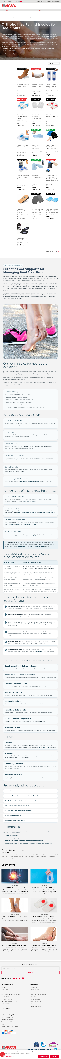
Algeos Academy (35, 989)
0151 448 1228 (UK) (8, 1)
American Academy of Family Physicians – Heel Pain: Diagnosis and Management (28, 843)
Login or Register (41, 1)
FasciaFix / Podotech (14, 764)
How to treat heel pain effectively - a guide (15, 945)
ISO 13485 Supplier (13, 1026)
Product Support (35, 999)
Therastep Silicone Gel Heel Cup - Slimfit (23, 85)
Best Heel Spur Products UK (14, 887)
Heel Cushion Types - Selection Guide (43, 887)
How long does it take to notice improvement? (18, 810)
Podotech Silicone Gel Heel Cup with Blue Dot (23, 177)
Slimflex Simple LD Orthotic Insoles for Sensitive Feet (37, 147)
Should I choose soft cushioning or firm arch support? (20, 800)
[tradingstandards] (53, 1045)
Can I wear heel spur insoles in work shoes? (17, 805)
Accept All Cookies (43, 1056)
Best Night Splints (13, 701)
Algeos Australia (34, 992)
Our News (4, 1006)
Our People (4, 989)
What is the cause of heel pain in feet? (44, 945)
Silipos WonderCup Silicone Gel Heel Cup (52, 115)
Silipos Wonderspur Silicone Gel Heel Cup (23, 146)
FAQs (31, 1003)
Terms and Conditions (7, 1022)
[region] (30, 1054)
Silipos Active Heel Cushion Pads (22, 239)
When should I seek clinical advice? (15, 820)
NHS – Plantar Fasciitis (11, 835)
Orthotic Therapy (10, 17)
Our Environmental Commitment (10, 994)
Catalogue (33, 996)
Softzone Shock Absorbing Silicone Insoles (22, 116)
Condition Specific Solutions (23, 17)
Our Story (4, 987)
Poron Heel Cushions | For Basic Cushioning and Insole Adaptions (52, 211)
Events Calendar (6, 1008)
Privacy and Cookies (7, 1019)
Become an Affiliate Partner (9, 1001)
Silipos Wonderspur (13, 774)
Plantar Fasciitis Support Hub (18, 719)
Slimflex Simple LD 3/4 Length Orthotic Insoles (37, 177)
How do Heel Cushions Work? (44, 916)
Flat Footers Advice (13, 692)
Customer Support (35, 1001)
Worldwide (57, 1)
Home (3, 17)
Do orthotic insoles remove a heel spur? (16, 791)
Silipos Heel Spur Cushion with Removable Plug (36, 116)
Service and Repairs (35, 1006)
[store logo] (10, 6)
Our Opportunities (6, 999)
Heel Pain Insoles (12, 727)
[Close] (58, 1052)
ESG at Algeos (5, 996)
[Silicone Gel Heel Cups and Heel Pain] (14, 905)
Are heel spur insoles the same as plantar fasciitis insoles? (21, 795)
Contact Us (50, 1)
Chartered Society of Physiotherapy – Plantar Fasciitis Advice (22, 838)
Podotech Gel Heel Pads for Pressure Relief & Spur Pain (51, 147)
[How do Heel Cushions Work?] (43, 905)
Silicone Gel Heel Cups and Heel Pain (15, 916)
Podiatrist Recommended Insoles (20, 675)
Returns (3, 1024)
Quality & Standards (6, 1017)
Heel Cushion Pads (30, 53)
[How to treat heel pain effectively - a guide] (14, 934)
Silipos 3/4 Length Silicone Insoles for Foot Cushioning (51, 86)
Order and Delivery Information (10, 1015)
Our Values (4, 992)
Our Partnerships (6, 1003)
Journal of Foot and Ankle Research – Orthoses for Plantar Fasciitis (24, 840)
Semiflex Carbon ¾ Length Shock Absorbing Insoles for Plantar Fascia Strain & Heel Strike (52, 179)
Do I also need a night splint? (13, 815)
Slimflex (8, 743)
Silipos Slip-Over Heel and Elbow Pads (37, 85)
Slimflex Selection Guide (16, 684)
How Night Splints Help (15, 710)
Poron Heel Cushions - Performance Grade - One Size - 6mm (38, 211)
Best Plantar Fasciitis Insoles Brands (21, 666)
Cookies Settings (10, 1056)
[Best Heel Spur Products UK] (14, 876)
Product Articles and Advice (38, 994)
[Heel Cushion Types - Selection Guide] (43, 876)
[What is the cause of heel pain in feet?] (43, 934)
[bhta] (43, 1045)
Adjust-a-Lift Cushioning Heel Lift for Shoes (22, 211)
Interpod (9, 753)
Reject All (54, 1056)
